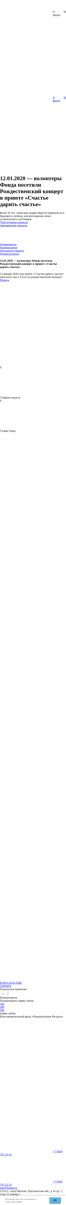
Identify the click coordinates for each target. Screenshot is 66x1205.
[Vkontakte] (2, 993)
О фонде (56, 99)
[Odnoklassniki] (8, 993)
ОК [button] (55, 1200)
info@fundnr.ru (8, 1187)
